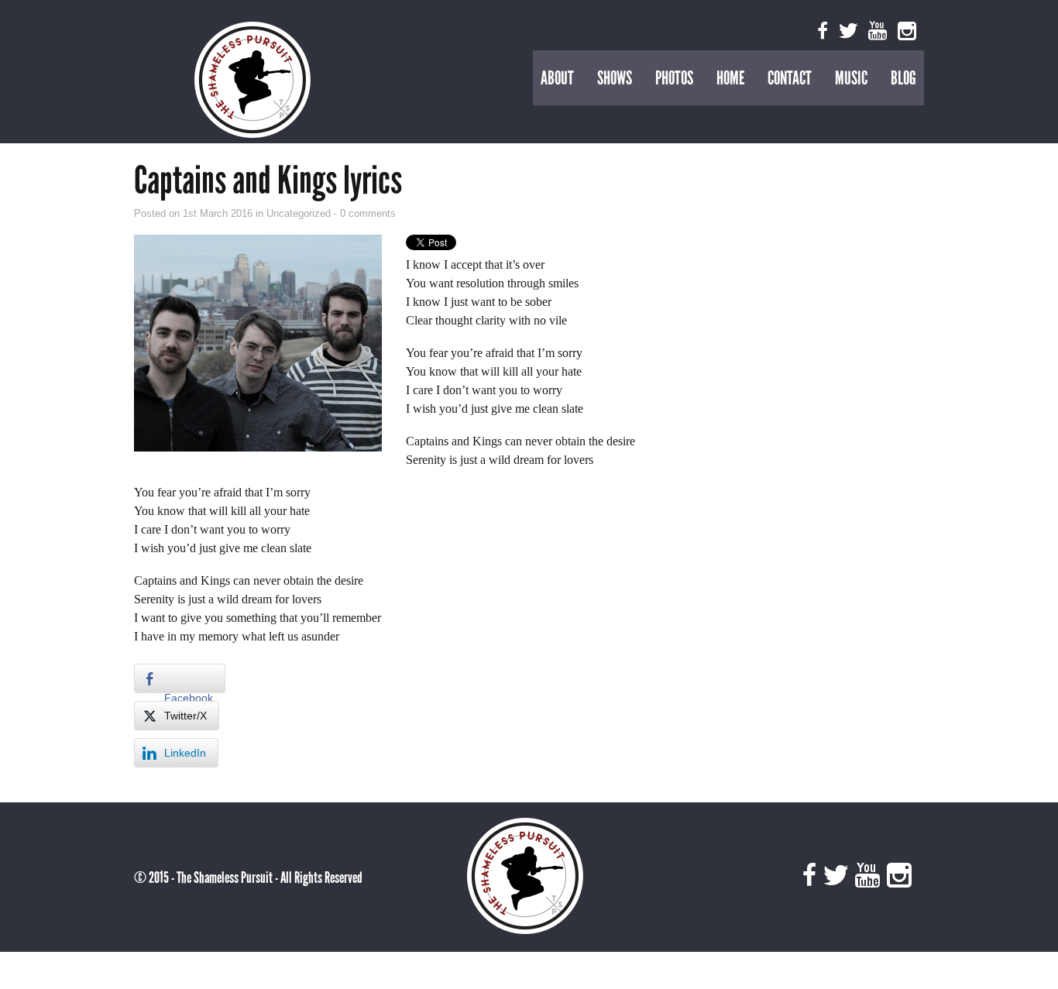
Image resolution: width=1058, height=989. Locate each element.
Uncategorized (300, 213)
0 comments (368, 213)
